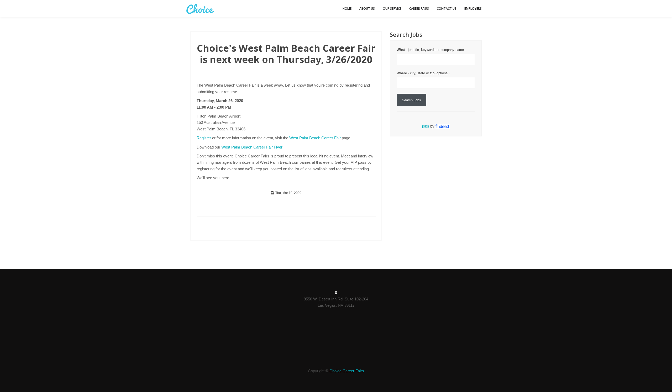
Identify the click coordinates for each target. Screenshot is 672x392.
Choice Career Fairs (346, 371)
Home (347, 8)
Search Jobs (411, 99)
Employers (473, 8)
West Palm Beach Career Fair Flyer (251, 147)
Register (204, 138)
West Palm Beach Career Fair (315, 138)
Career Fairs (419, 8)
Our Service (392, 8)
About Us (367, 8)
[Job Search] (442, 126)
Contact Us (446, 8)
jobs (425, 126)
